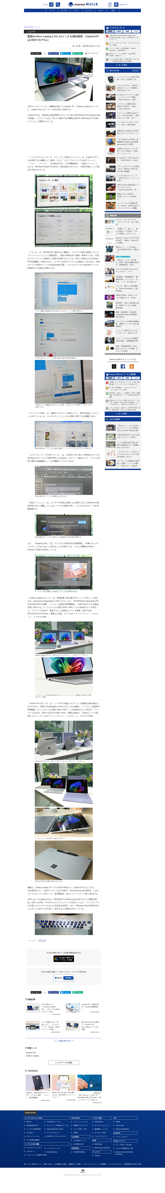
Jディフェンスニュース (102, 1125)
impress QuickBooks (122, 1129)
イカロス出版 (97, 1118)
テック (52, 10)
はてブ (67, 53)
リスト (45, 53)
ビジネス (64, 10)
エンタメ (88, 10)
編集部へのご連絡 (75, 1164)
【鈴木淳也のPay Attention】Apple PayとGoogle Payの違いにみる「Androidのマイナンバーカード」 (124, 38)
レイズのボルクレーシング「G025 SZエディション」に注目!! (128, 178)
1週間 (127, 31)
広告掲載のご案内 (60, 1164)
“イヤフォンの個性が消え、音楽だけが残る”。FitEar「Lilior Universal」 (127, 106)
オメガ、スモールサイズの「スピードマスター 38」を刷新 (127, 222)
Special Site (114, 70)
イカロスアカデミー (101, 1136)
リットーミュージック (80, 1122)
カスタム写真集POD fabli (124, 1148)
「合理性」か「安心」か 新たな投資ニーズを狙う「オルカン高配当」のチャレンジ (127, 231)
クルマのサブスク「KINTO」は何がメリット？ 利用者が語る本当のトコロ (128, 88)
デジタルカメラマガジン (34, 1148)
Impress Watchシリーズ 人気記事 (123, 374)
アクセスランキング (117, 28)
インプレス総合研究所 (33, 1129)
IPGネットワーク (119, 1141)
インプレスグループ (115, 1164)
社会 (113, 10)
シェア (55, 53)
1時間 (110, 31)
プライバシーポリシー (90, 1164)
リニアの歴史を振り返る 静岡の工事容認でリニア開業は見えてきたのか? (128, 445)
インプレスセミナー (53, 1132)
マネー (100, 10)
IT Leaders (29, 1132)
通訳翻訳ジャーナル (101, 1129)
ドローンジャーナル (32, 1136)
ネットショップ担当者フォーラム (58, 1125)
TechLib (97, 1155)
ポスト (38, 53)
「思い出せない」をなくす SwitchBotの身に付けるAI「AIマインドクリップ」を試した (89, 1097)
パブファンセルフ (121, 1137)
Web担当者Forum (32, 1125)
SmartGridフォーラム (54, 1122)
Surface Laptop (32, 1056)
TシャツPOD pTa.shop (124, 1145)
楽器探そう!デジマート (80, 1125)
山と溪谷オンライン (79, 1140)
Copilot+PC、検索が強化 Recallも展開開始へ (90, 1006)
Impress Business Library (55, 1129)
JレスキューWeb (100, 1132)
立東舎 (75, 1132)
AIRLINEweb (99, 1122)
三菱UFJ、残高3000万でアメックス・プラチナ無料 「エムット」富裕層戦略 (38, 1095)
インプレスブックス (53, 1148)
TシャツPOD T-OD (80, 1129)
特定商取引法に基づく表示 (132, 1164)
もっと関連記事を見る (62, 1041)
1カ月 (136, 31)
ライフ (76, 10)
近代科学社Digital (79, 1152)
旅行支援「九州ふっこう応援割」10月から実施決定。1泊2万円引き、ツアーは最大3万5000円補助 (124, 395)
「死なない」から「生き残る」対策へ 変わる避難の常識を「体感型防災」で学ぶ (127, 262)
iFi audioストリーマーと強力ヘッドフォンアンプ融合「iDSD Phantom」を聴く (128, 97)
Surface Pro (31, 1053)
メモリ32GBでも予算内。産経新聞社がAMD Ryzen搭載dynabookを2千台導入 (127, 141)
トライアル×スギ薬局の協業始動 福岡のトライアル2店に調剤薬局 (127, 323)
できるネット (30, 1151)
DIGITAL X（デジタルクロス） (57, 1136)
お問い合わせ (48, 1164)
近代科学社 (75, 1148)
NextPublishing (52, 1152)
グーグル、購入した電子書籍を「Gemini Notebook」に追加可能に (127, 288)
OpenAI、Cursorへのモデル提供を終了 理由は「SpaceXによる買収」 (127, 240)
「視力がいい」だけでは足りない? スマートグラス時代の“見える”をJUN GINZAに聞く (128, 428)
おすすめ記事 (115, 419)
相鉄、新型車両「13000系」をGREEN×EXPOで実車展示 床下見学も (127, 314)
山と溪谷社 (75, 1137)
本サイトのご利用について (32, 1164)
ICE (115, 1118)
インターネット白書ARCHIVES (36, 1155)
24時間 (118, 31)
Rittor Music (76, 1118)
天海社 (118, 1122)
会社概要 (103, 1164)
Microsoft (42, 941)
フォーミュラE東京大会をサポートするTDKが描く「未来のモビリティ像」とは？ (128, 115)
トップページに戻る (63, 1063)
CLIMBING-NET (78, 1144)
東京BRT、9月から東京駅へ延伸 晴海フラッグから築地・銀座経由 (127, 305)
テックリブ (96, 1152)
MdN (94, 1140)
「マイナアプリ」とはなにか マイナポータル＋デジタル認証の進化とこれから (129, 454)
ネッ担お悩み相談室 (32, 1140)
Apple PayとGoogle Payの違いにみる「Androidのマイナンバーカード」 (63, 1094)
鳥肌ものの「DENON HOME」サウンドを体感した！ (127, 196)
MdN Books (98, 1144)
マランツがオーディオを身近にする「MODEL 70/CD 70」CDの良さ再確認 (128, 168)
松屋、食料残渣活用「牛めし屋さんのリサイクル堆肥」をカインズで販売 (127, 348)
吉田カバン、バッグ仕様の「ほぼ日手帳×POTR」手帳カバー (127, 249)
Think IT (29, 1122)
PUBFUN (117, 1133)
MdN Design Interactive (102, 1148)
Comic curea (120, 1125)
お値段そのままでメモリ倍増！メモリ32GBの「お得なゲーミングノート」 (127, 151)
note (79, 53)
